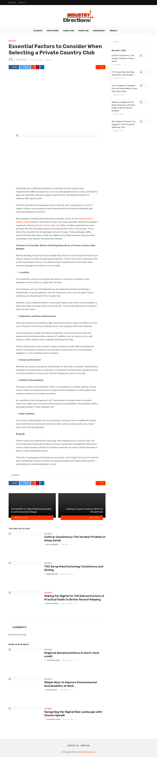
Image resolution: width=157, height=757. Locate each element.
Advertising (53, 31)
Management (99, 31)
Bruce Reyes (21, 60)
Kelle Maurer (52, 544)
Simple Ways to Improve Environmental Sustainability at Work (70, 684)
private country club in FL (47, 225)
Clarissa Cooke (53, 719)
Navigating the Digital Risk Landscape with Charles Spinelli (73, 713)
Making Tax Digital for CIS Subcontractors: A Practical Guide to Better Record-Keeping (74, 597)
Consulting (68, 31)
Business (37, 31)
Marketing (83, 31)
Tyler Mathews (53, 660)
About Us (22, 2)
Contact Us (12, 2)
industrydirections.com (86, 752)
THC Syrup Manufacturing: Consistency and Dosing (73, 568)
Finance (113, 31)
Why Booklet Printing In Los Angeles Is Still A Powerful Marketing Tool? (124, 124)
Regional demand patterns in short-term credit (71, 654)
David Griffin (52, 574)
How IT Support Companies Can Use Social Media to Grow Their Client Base (124, 88)
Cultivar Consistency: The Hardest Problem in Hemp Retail (74, 538)
